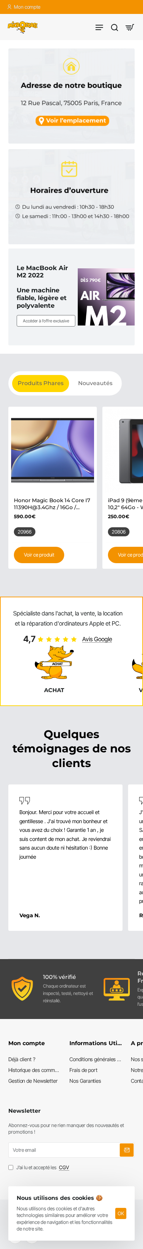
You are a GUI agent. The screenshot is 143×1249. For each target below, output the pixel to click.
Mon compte (26, 1043)
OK (121, 1213)
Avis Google (97, 639)
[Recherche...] (114, 27)
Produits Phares (41, 383)
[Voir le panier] (129, 27)
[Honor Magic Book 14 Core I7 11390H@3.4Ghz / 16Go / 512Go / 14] (52, 451)
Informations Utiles (95, 1043)
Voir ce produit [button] (39, 555)
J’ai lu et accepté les (42, 1167)
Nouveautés (95, 383)
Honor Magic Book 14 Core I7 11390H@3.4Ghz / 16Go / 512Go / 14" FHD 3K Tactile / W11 (52, 504)
